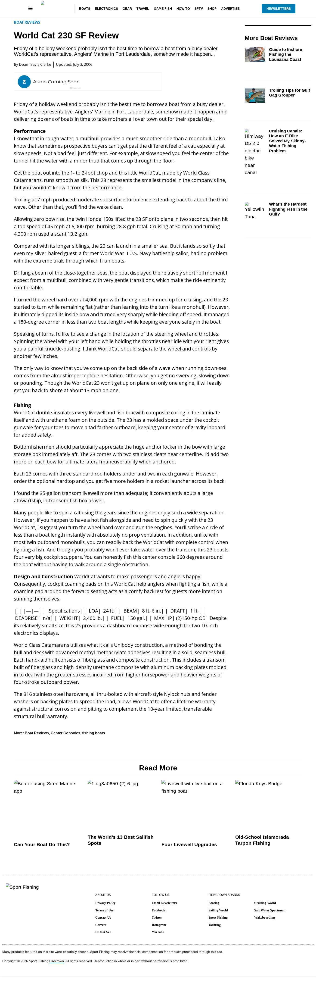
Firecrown (56, 961)
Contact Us (103, 917)
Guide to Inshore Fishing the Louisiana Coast (285, 54)
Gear (127, 8)
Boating (213, 903)
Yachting (214, 925)
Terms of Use (104, 910)
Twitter (157, 917)
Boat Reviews (27, 22)
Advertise (230, 8)
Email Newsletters (164, 903)
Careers (100, 925)
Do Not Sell (103, 932)
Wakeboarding (264, 917)
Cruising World (265, 903)
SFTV (199, 8)
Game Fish (163, 8)
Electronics (106, 8)
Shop (212, 8)
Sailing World (218, 910)
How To (183, 8)
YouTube (158, 932)
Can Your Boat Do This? (42, 844)
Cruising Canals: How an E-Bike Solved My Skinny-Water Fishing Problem (287, 141)
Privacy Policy (105, 903)
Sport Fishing (218, 917)
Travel (142, 8)
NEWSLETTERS (278, 8)
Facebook (158, 910)
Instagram (159, 925)
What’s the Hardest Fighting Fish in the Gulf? (288, 209)
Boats (84, 8)
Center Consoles (65, 733)
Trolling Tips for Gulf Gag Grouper (289, 93)
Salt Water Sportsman (269, 910)
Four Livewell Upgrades (189, 844)
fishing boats (93, 733)
